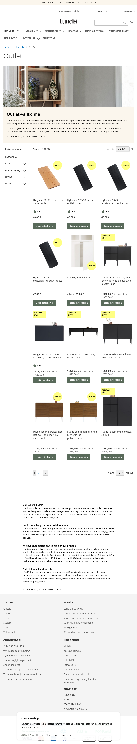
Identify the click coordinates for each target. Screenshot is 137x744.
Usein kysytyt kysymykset (17, 660)
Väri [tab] (7, 163)
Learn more (65, 734)
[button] (129, 12)
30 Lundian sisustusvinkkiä (79, 632)
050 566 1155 (16, 646)
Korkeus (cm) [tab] (12, 170)
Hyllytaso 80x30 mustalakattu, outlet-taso (115, 201)
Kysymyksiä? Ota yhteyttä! (17, 655)
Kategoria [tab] (11, 157)
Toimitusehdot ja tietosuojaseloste (22, 674)
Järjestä (110, 148)
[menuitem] (11, 31)
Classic (7, 608)
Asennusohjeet (11, 664)
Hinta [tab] (8, 183)
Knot (6, 627)
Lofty (6, 618)
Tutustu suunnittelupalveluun (80, 613)
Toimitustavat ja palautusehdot (20, 669)
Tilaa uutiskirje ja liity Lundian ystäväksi (80, 680)
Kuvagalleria (71, 627)
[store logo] (68, 21)
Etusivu (7, 47)
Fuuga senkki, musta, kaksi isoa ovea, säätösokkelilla (47, 356)
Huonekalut (21, 47)
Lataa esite (70, 664)
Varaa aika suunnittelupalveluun (82, 618)
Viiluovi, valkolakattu (78, 277)
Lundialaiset (70, 655)
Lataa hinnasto (72, 669)
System (7, 622)
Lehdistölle (70, 660)
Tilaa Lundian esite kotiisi (78, 674)
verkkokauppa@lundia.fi (35, 581)
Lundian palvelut (73, 608)
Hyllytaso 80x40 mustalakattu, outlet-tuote (47, 279)
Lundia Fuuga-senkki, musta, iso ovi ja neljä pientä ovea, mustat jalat (117, 280)
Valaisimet (9, 632)
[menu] (68, 35)
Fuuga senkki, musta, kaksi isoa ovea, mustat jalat (116, 356)
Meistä (67, 646)
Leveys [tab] (8, 176)
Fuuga (6, 613)
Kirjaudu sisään (69, 11)
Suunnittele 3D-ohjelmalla (78, 622)
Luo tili (102, 11)
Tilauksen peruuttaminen (17, 679)
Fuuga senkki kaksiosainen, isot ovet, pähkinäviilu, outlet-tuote (48, 435)
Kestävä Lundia (72, 650)
